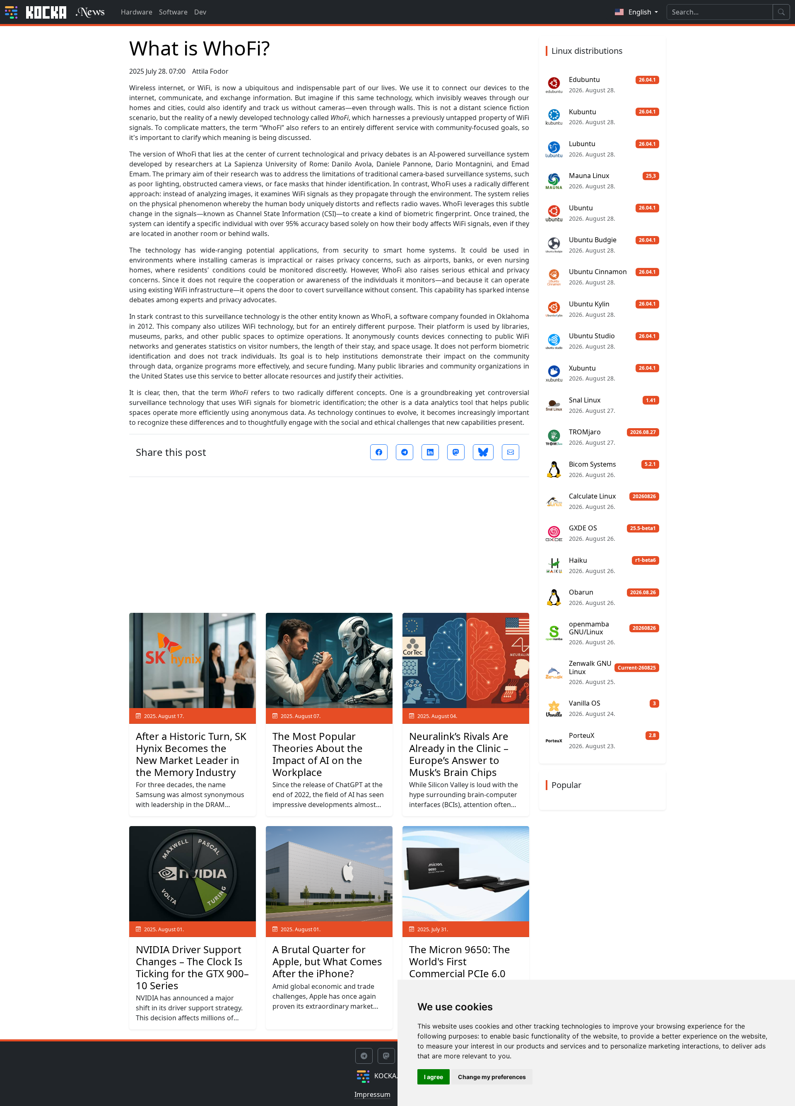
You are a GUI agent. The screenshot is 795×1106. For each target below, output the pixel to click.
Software (173, 12)
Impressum (372, 1094)
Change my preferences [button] (492, 1076)
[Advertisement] (329, 542)
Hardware (136, 12)
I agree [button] (433, 1076)
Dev (200, 12)
